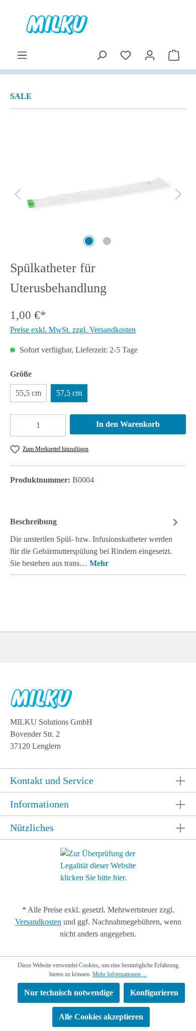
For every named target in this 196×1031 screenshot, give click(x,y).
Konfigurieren (154, 992)
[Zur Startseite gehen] (98, 24)
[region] (98, 193)
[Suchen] (101, 55)
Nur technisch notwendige (68, 992)
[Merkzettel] (126, 55)
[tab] (95, 542)
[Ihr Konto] (150, 55)
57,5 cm (69, 393)
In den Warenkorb (128, 424)
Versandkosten (38, 922)
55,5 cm (28, 393)
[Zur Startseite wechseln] (96, 701)
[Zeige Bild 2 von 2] (107, 241)
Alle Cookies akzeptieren (101, 1016)
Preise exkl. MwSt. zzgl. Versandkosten (73, 329)
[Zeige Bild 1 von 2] (89, 241)
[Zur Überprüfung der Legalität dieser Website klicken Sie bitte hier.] (98, 865)
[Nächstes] (178, 193)
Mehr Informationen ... (119, 974)
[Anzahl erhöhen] (55, 425)
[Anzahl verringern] (20, 425)
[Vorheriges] (17, 193)
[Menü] (22, 55)
